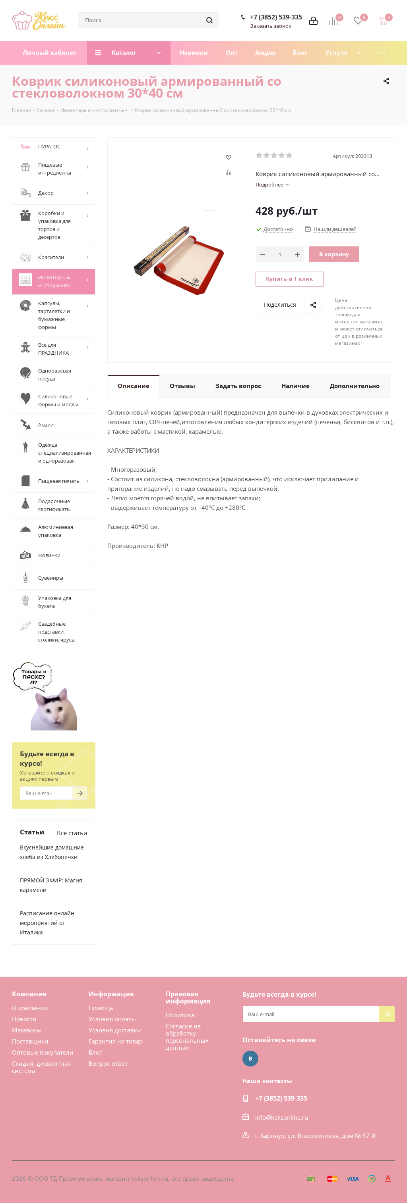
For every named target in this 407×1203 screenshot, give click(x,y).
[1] (259, 155)
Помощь (101, 1008)
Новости (24, 1019)
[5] (289, 155)
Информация (111, 994)
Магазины (27, 1030)
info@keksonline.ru (281, 1117)
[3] (274, 155)
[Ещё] (382, 53)
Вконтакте (250, 1059)
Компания (29, 994)
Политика (180, 1015)
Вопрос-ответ (108, 1063)
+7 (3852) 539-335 (276, 17)
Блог (95, 1052)
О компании (30, 1008)
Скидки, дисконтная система (41, 1066)
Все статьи (72, 833)
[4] (282, 155)
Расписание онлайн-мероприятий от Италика (48, 922)
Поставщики (30, 1041)
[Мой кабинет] (313, 20)
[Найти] (209, 20)
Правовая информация (188, 997)
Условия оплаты (112, 1019)
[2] (267, 155)
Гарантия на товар (116, 1041)
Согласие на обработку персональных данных (187, 1036)
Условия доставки (115, 1030)
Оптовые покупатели (43, 1052)
